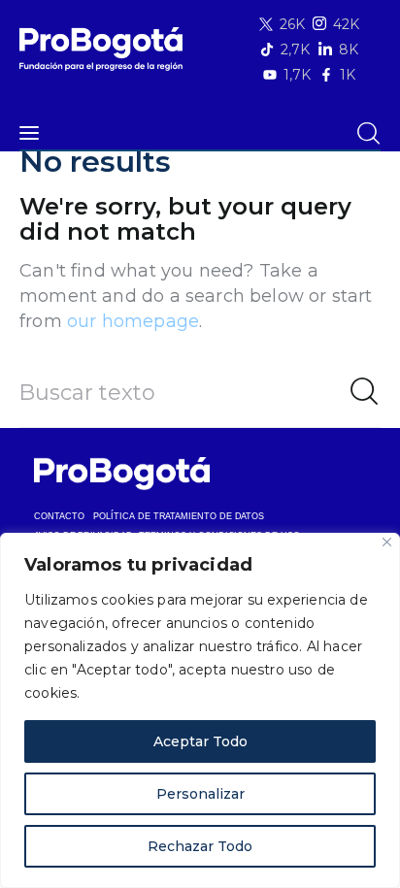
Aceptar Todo (200, 741)
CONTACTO (58, 516)
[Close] (387, 542)
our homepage (133, 321)
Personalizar (200, 794)
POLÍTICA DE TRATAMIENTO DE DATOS (178, 516)
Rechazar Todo (200, 846)
